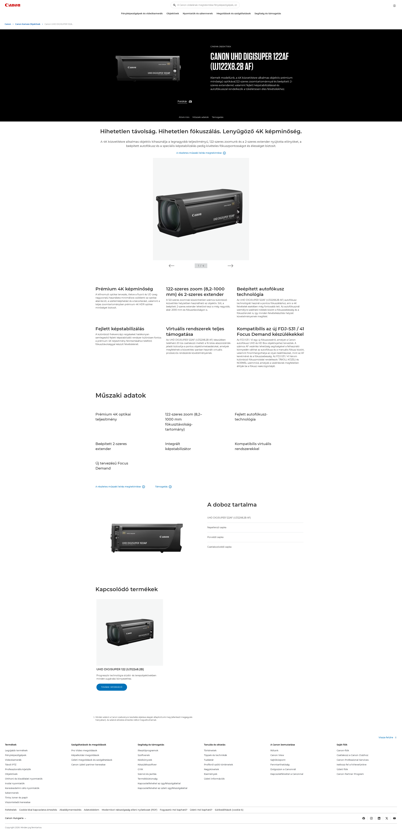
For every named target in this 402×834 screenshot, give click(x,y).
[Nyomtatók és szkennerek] (214, 13)
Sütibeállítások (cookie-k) (229, 809)
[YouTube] (394, 818)
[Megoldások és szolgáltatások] (252, 13)
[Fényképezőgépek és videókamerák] (164, 13)
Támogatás (217, 117)
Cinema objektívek (220, 46)
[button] (171, 265)
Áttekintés (184, 117)
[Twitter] (387, 818)
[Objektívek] (180, 13)
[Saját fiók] (394, 5)
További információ (111, 687)
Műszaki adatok (201, 117)
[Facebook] (363, 818)
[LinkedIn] (379, 818)
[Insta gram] (371, 818)
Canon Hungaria (14, 818)
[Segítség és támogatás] (282, 13)
